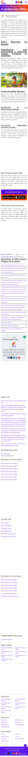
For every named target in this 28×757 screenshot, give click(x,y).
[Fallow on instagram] (16, 358)
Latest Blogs (3, 738)
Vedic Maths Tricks (6, 528)
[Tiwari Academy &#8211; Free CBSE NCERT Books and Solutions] (3, 2)
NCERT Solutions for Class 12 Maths (7, 656)
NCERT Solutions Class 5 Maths (9, 580)
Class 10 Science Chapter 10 (8, 257)
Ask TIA (23, 754)
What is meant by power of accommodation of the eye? (13, 265)
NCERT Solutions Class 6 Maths (9, 479)
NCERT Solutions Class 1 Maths (9, 590)
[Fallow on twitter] (11, 358)
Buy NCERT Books (5, 454)
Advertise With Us (5, 736)
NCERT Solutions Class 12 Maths (9, 463)
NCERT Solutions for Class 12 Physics (7, 659)
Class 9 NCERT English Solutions (6, 703)
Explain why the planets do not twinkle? (10, 325)
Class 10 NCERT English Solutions (20, 707)
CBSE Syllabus (4, 722)
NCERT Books (4, 720)
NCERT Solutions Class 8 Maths (9, 474)
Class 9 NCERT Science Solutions (20, 700)
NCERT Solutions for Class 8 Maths (7, 652)
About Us (3, 734)
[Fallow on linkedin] (14, 358)
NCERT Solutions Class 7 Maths (9, 477)
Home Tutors (18, 722)
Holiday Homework (19, 738)
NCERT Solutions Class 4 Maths (9, 582)
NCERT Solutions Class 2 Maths (9, 588)
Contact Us (17, 734)
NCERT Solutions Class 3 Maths (9, 585)
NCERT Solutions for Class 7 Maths (21, 648)
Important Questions (6, 525)
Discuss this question (6, 254)
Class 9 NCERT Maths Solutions (6, 700)
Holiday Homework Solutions (8, 536)
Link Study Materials (6, 531)
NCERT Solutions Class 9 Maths (9, 471)
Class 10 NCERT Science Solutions (6, 707)
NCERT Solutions (19, 720)
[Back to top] (25, 745)
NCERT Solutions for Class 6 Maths (7, 648)
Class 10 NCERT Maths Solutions (20, 703)
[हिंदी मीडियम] (16, 2)
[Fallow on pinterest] (19, 358)
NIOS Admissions (5, 724)
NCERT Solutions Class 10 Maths (9, 468)
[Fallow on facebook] (8, 358)
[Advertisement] (14, 155)
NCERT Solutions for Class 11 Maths (21, 652)
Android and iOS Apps (7, 639)
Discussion (17, 736)
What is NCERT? (5, 523)
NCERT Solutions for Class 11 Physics (21, 656)
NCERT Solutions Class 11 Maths (9, 466)
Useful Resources (5, 741)
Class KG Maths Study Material (9, 593)
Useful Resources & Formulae (8, 533)
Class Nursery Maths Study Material (10, 596)
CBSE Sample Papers (19, 724)
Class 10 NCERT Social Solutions (6, 711)
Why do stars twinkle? (6, 322)
